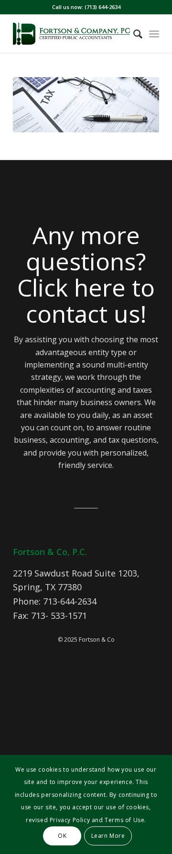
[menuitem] (133, 34)
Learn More (108, 836)
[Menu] (154, 33)
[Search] (133, 34)
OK (62, 836)
